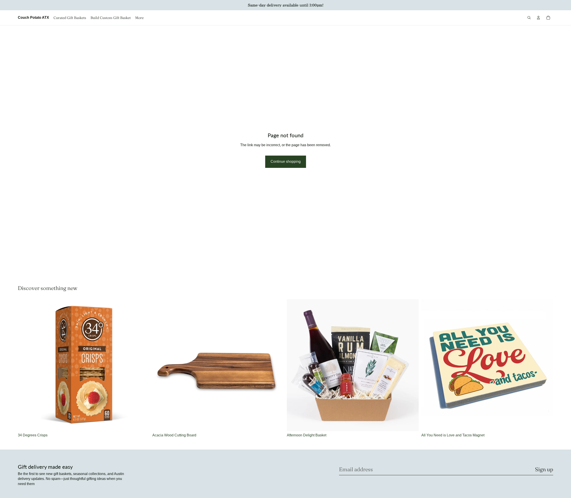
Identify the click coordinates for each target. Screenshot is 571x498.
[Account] (538, 18)
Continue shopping (286, 161)
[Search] (529, 18)
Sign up (544, 469)
